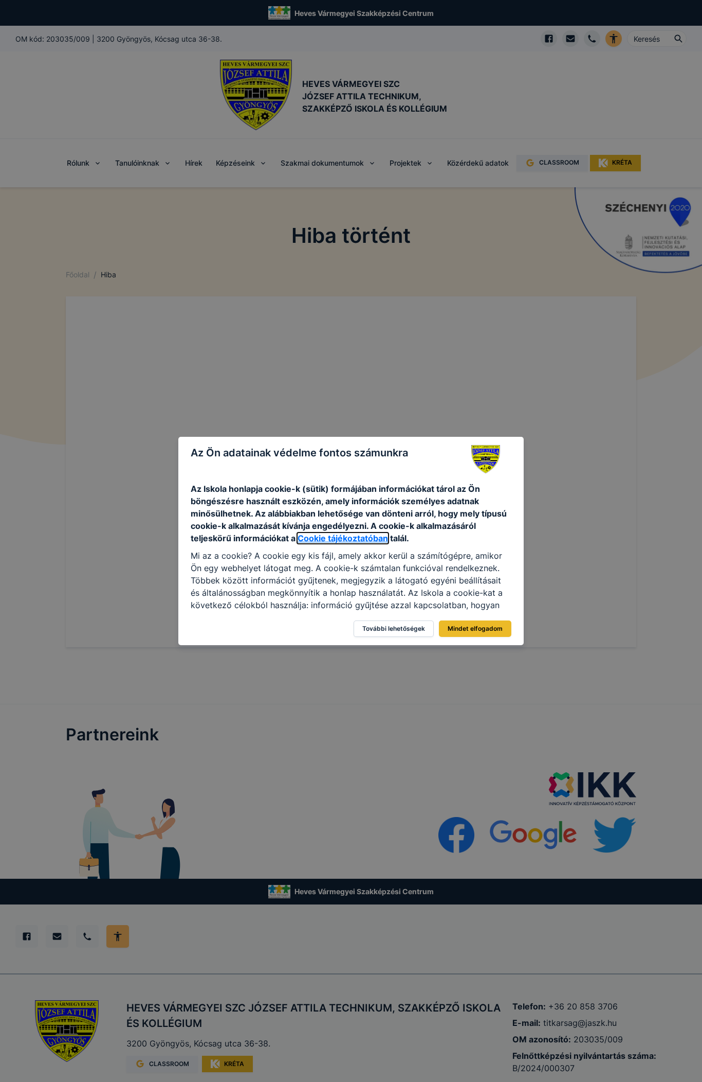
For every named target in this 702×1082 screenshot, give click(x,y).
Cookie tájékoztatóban (343, 538)
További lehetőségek (393, 628)
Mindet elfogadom (475, 628)
